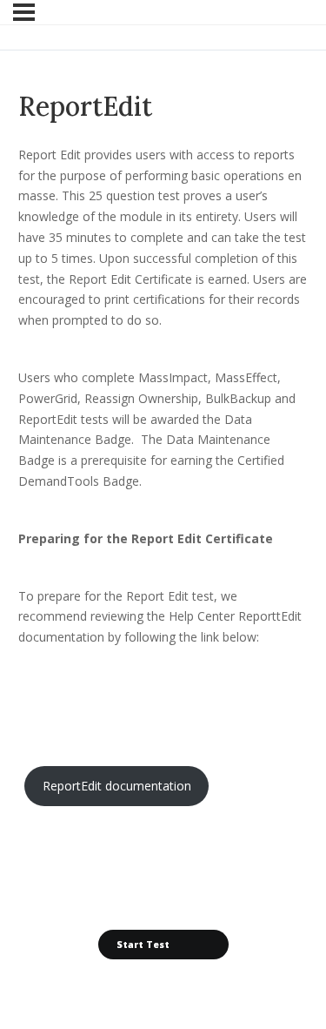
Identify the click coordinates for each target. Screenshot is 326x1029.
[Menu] (24, 12)
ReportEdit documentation (117, 785)
